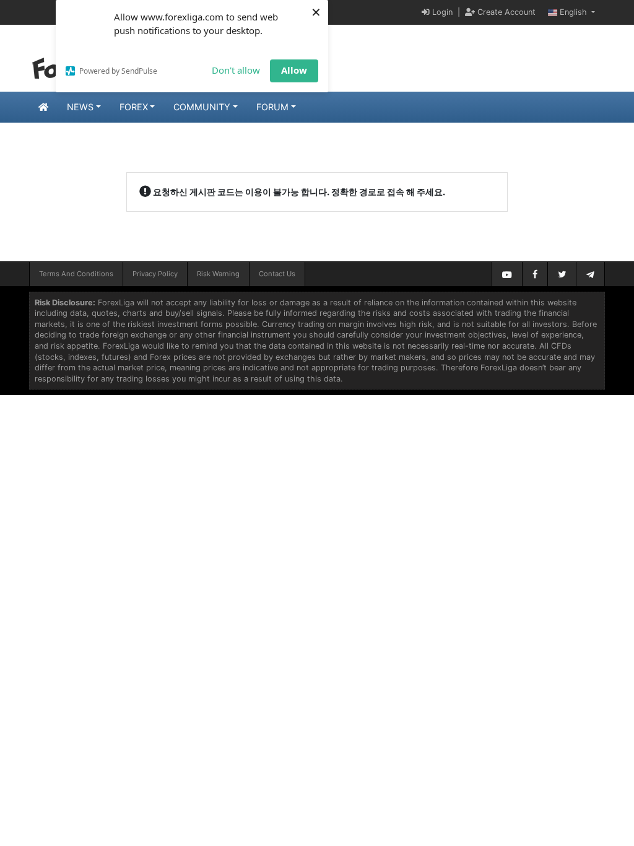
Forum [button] (272, 107)
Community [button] (201, 107)
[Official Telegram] (590, 274)
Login (441, 12)
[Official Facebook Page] (535, 274)
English (573, 12)
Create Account (505, 12)
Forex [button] (133, 107)
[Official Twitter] (562, 274)
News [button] (80, 107)
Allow (294, 70)
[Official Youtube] (507, 274)
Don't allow (236, 70)
